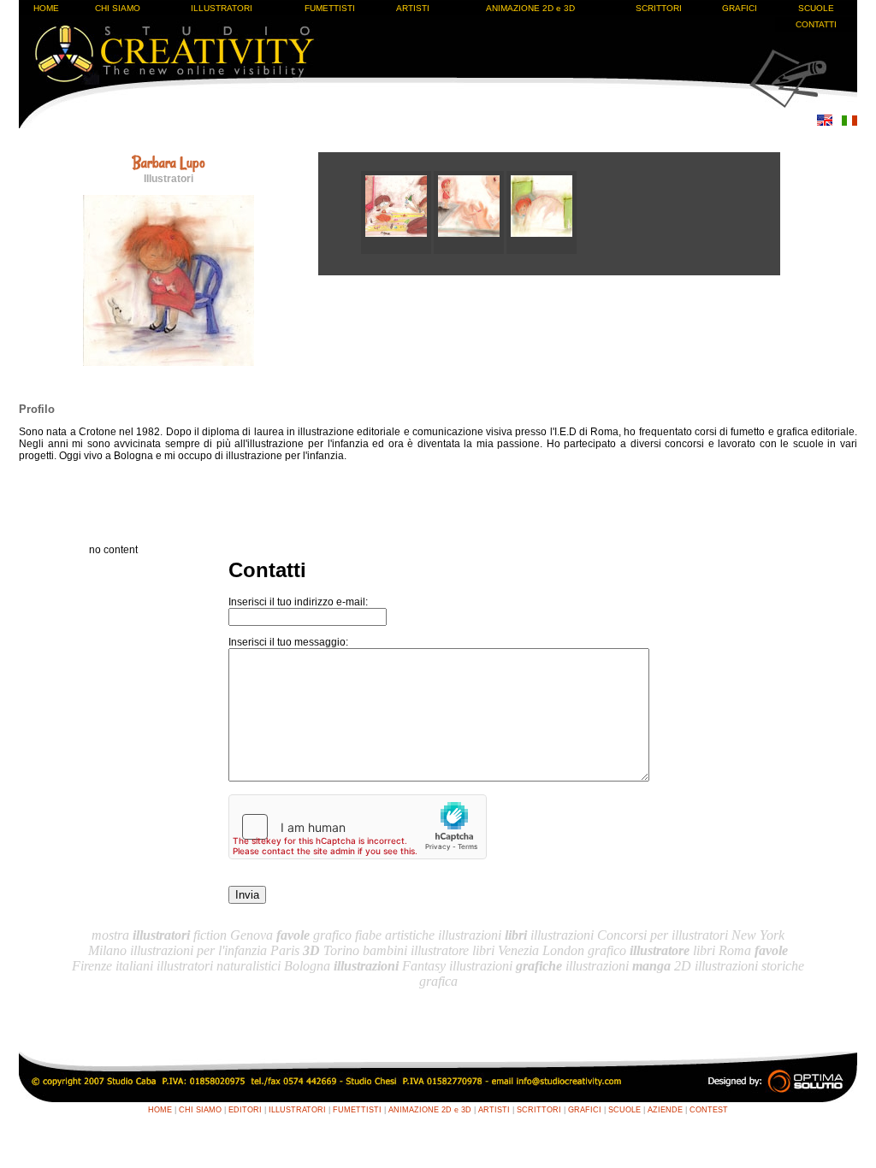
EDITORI (245, 1110)
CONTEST (709, 1110)
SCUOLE (816, 8)
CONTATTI (816, 24)
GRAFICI (739, 8)
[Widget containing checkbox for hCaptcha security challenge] (357, 826)
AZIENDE (665, 1110)
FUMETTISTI (330, 8)
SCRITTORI (659, 8)
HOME (46, 8)
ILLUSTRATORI (221, 8)
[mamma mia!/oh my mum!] (397, 251)
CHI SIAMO (117, 8)
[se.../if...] (470, 251)
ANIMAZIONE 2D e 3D (530, 8)
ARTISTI (412, 8)
